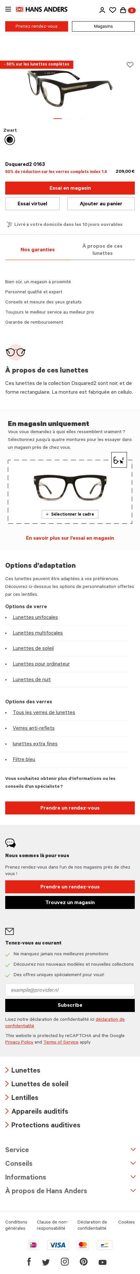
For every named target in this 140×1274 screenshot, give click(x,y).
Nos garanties (38, 250)
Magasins (103, 27)
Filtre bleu (24, 760)
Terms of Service (60, 1043)
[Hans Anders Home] (45, 9)
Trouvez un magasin (70, 903)
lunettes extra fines (35, 744)
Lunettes (22, 1071)
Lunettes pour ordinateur (41, 664)
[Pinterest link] (84, 1262)
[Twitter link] (46, 1262)
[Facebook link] (29, 1262)
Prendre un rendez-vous (70, 809)
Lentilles (21, 1099)
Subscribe (70, 1006)
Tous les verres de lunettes (44, 713)
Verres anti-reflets (34, 728)
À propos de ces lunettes (102, 250)
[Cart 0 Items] (123, 10)
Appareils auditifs (36, 1112)
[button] (102, 10)
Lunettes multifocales (38, 633)
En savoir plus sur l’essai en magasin (70, 539)
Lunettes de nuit (32, 680)
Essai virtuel (32, 204)
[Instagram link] (65, 1262)
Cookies (126, 1222)
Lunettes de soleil (33, 649)
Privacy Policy (19, 1043)
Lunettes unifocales (35, 618)
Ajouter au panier (101, 204)
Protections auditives (42, 1126)
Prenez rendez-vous (37, 27)
